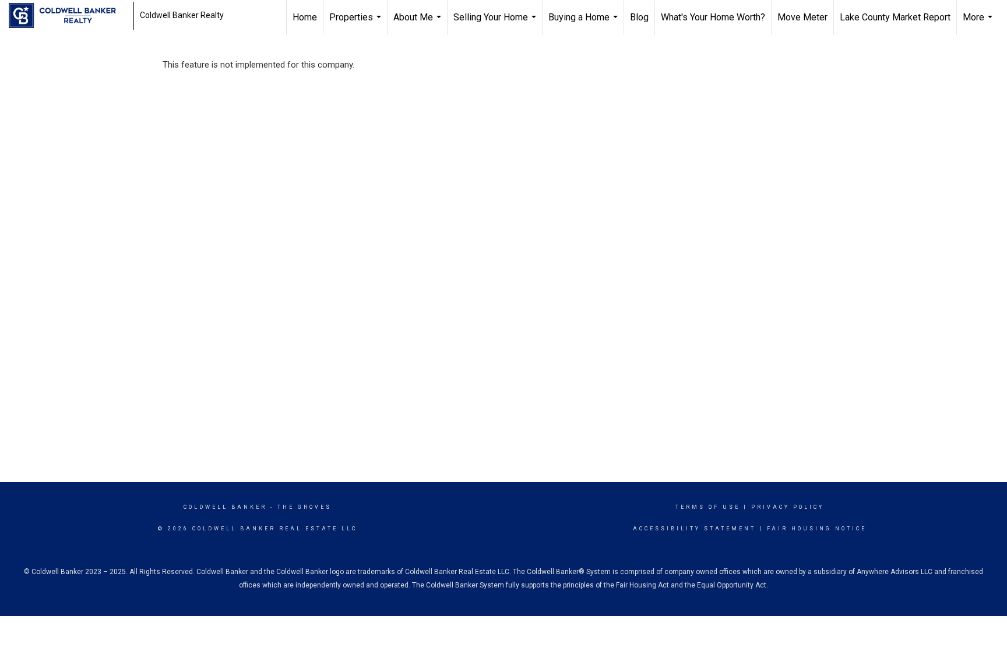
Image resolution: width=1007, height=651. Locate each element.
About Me (418, 23)
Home (305, 17)
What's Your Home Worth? (713, 17)
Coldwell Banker (225, 507)
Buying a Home (584, 23)
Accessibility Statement (694, 529)
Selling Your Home (496, 23)
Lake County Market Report (895, 17)
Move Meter (802, 17)
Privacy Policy (787, 507)
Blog (639, 17)
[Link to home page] (68, 15)
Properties (356, 23)
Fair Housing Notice (817, 529)
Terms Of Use (707, 507)
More (979, 23)
